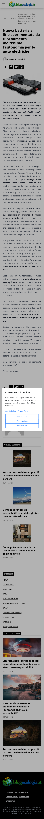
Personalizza (22, 416)
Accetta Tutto (22, 426)
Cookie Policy (10, 411)
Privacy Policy (23, 411)
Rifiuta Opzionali (22, 421)
